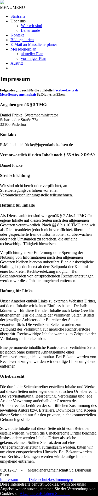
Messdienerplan (23, 49)
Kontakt (17, 35)
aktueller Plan (32, 54)
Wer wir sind (31, 25)
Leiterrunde (30, 30)
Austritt (16, 63)
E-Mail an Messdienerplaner (33, 44)
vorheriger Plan (33, 58)
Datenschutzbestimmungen (51, 479)
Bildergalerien (22, 40)
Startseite (17, 16)
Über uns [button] (18, 21)
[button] (12, 7)
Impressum (9, 479)
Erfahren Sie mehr (55, 493)
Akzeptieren (30, 493)
